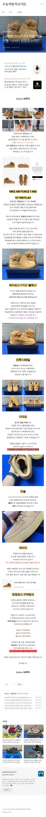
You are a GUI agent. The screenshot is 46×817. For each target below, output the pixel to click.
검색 (37, 4)
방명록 (19, 12)
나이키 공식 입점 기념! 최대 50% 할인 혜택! (15, 70)
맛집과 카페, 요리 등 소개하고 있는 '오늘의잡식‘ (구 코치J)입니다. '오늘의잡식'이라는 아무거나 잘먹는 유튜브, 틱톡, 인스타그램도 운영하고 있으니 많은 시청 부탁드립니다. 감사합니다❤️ (18, 782)
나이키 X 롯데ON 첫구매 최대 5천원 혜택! (16, 66)
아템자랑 (13, 693)
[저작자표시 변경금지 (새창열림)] (25, 684)
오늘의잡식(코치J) (14, 4)
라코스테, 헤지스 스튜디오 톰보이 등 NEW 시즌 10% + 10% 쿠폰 (16, 86)
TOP (41, 810)
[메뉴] (41, 4)
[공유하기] (9, 684)
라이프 (7, 693)
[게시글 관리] (12, 684)
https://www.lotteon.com (13, 63)
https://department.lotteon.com (15, 79)
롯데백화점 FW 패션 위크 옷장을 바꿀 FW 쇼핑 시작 (16, 82)
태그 (10, 12)
